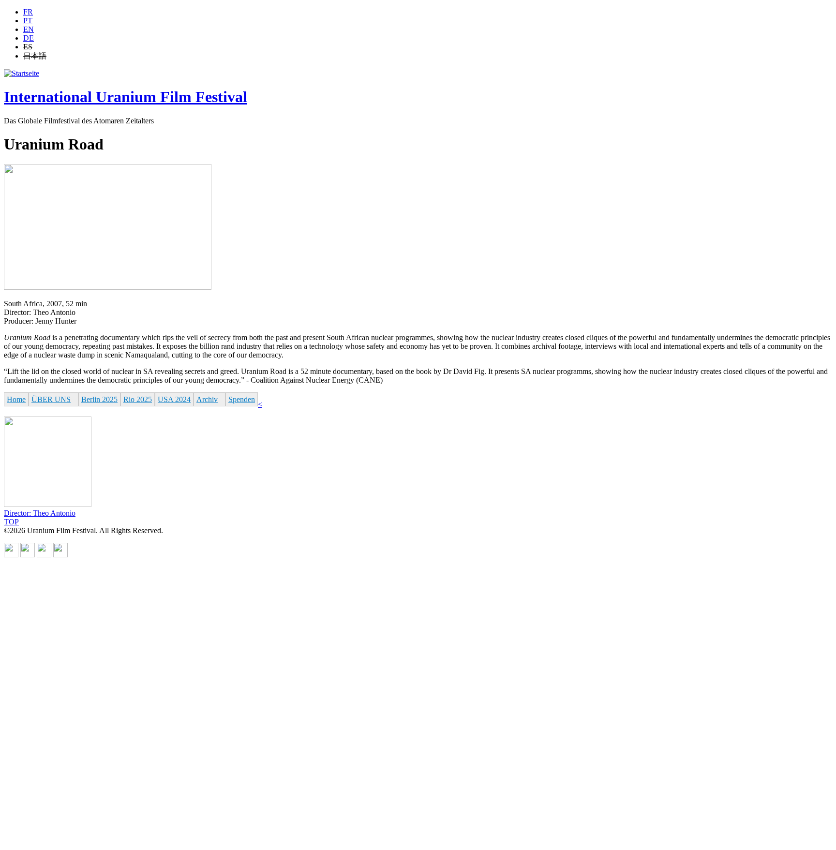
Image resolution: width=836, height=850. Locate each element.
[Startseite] (21, 73)
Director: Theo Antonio (39, 513)
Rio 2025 (137, 399)
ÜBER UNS (51, 399)
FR (28, 12)
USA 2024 (174, 399)
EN (28, 29)
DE (28, 38)
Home (16, 399)
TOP (11, 522)
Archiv (207, 399)
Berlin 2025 (99, 399)
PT (27, 20)
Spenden (241, 399)
